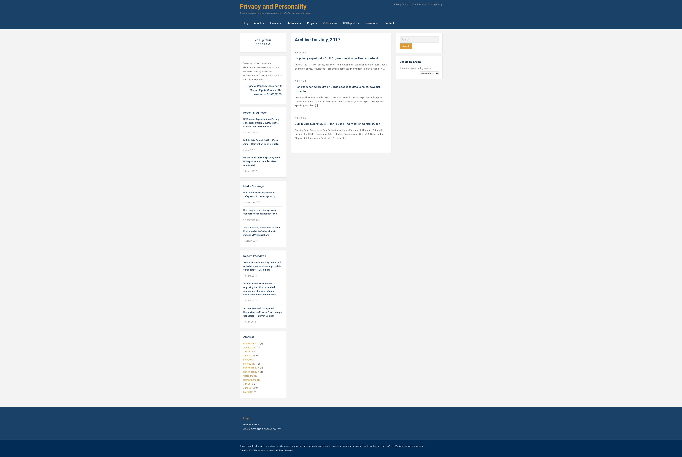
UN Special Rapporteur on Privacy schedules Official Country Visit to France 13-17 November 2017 (261, 123)
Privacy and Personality (273, 6)
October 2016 (250, 376)
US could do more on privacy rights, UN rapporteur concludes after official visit (262, 161)
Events (274, 23)
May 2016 (248, 392)
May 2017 (248, 359)
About (257, 23)
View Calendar (428, 73)
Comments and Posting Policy (427, 4)
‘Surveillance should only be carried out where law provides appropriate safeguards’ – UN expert (262, 266)
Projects (312, 23)
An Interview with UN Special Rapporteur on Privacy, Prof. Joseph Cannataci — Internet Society (262, 312)
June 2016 (248, 388)
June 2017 (248, 355)
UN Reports (350, 23)
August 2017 (249, 347)
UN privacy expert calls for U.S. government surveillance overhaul (336, 58)
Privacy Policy (401, 4)
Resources (372, 23)
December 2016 (251, 367)
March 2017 (249, 363)
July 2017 (248, 351)
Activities (292, 23)
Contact (389, 23)
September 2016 (251, 380)
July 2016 (248, 383)
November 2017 (251, 343)
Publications (330, 23)
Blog (245, 23)
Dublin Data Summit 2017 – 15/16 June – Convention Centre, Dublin (337, 123)
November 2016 (251, 371)
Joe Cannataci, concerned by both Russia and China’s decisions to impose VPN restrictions (261, 231)
